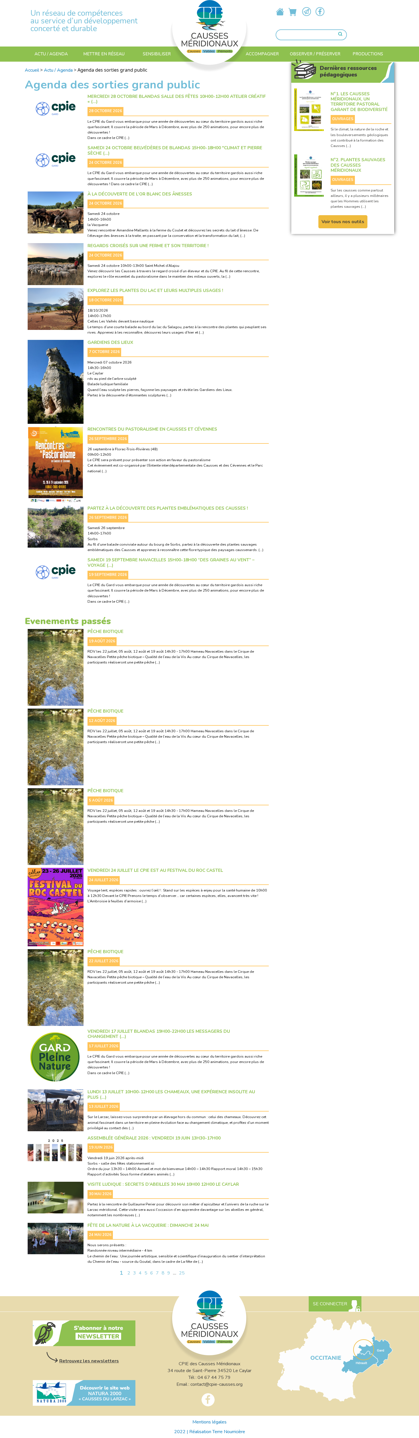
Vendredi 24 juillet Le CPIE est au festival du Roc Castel (155, 870)
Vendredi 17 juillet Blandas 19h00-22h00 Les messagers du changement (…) (159, 1034)
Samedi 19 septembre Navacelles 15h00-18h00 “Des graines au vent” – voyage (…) (171, 562)
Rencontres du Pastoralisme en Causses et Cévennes (152, 429)
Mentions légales (209, 1422)
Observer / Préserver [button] (315, 54)
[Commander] (292, 11)
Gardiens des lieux (110, 342)
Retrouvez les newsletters (89, 1361)
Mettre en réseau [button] (104, 54)
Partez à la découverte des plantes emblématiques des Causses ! (168, 508)
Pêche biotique (105, 631)
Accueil (32, 70)
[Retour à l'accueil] (209, 23)
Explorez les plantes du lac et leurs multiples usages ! (155, 290)
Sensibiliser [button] (157, 54)
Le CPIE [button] (207, 57)
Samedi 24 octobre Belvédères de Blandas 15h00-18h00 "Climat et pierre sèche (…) (175, 150)
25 (182, 1273)
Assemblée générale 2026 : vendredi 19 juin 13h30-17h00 (154, 1138)
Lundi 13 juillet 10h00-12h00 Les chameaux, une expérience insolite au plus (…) (171, 1094)
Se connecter (330, 1304)
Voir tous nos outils (343, 222)
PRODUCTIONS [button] (368, 54)
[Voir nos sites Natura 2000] (84, 1393)
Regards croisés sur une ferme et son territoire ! (148, 245)
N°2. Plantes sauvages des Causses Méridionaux (358, 165)
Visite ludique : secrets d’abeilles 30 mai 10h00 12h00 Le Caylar (163, 1184)
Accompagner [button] (262, 54)
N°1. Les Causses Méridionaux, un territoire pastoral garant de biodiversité (359, 101)
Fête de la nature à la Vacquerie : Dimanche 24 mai (148, 1225)
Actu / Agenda (51, 54)
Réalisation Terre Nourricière (217, 1432)
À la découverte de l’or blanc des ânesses (140, 194)
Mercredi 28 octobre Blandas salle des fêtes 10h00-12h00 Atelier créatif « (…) (177, 99)
